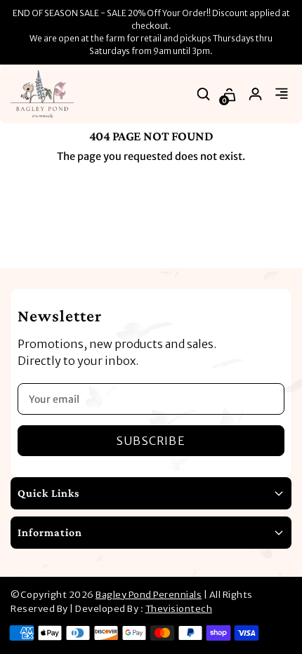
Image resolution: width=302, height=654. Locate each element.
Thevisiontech (179, 609)
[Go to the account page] (256, 94)
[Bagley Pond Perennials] (42, 94)
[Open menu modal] (282, 94)
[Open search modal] (204, 94)
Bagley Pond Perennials (149, 595)
